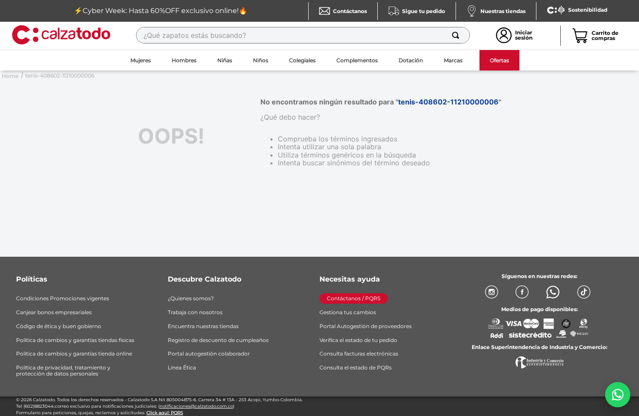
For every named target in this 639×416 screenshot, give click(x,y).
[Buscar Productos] (457, 35)
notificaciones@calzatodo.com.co (196, 406)
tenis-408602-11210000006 (59, 75)
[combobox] (303, 35)
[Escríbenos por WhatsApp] (617, 394)
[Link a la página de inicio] (10, 75)
